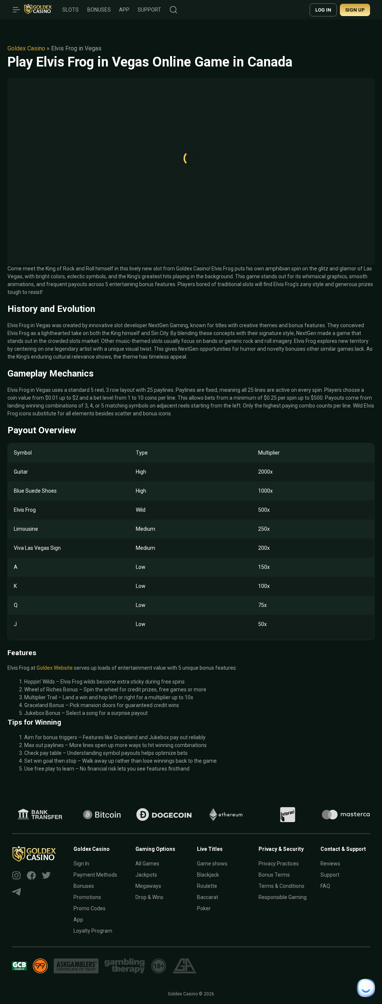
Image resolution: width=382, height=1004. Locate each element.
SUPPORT (149, 10)
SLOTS (70, 10)
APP (124, 10)
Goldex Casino (26, 48)
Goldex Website (55, 668)
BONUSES (99, 10)
